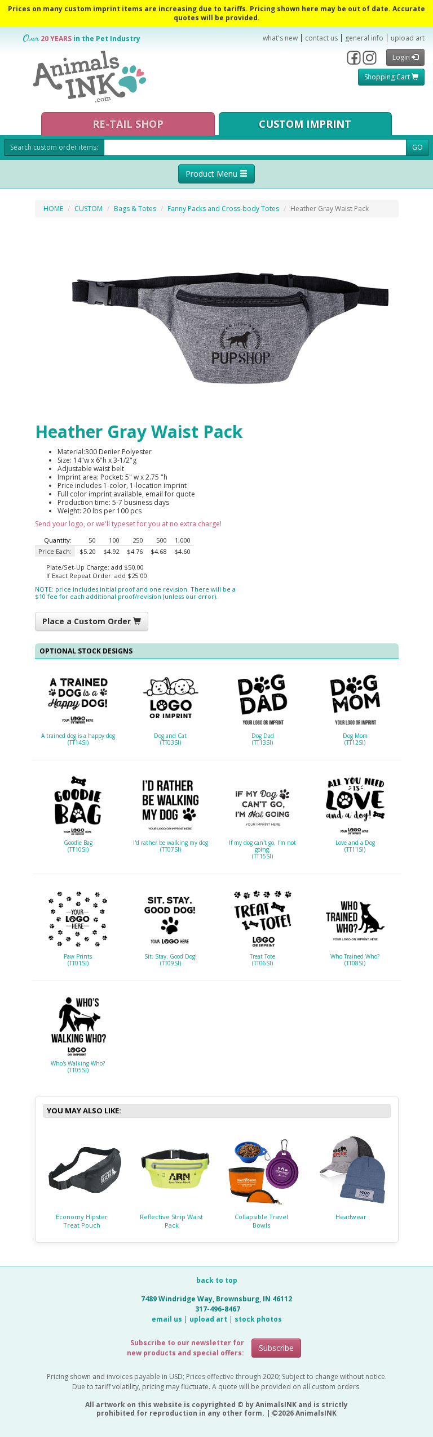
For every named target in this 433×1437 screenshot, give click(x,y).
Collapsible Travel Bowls (261, 1220)
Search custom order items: (54, 147)
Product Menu (212, 173)
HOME (53, 208)
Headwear (350, 1216)
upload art (408, 38)
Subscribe (276, 1347)
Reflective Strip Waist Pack (171, 1220)
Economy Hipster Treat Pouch (82, 1220)
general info (364, 38)
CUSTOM (88, 208)
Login (402, 57)
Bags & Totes (135, 208)
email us (167, 1319)
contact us (321, 38)
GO (417, 147)
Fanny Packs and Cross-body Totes (223, 208)
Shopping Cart (388, 77)
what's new (280, 38)
